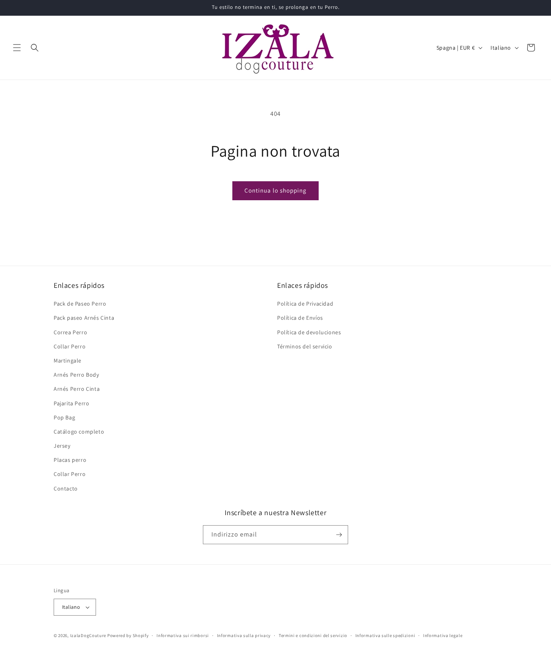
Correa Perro (70, 332)
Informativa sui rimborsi (183, 635)
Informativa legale (443, 635)
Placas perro (70, 459)
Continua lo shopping (275, 190)
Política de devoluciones (309, 332)
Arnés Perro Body (76, 374)
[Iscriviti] (339, 534)
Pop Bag (64, 417)
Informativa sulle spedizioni (385, 635)
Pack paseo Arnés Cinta (84, 317)
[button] (17, 48)
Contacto (66, 488)
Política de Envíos (300, 317)
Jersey (62, 445)
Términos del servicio (304, 346)
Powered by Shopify (128, 635)
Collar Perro (70, 346)
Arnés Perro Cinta (77, 388)
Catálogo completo (79, 431)
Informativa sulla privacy (244, 635)
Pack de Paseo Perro (80, 303)
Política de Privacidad (305, 303)
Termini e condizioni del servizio (313, 635)
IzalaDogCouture (88, 635)
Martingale (67, 360)
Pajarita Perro (71, 403)
